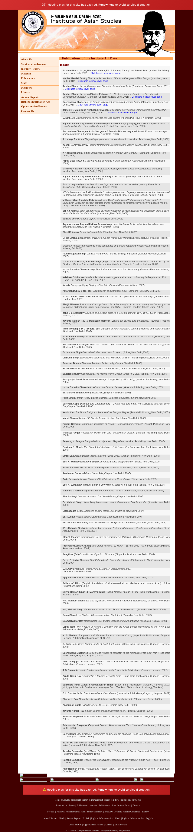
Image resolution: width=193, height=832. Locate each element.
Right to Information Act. (36, 101)
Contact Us (27, 111)
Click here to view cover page (105, 73)
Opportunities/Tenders (34, 106)
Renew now (106, 4)
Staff (24, 83)
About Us (26, 59)
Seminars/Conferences (33, 64)
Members (26, 87)
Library (25, 92)
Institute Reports (30, 69)
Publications (28, 78)
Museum (26, 73)
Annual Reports (30, 97)
